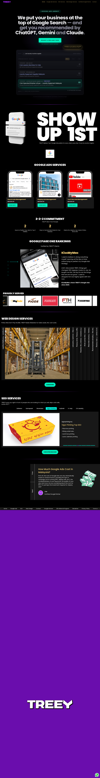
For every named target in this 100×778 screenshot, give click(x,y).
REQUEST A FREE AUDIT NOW (50, 40)
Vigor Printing (51, 408)
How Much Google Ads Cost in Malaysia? (55, 470)
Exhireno (19, 408)
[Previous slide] (1, 509)
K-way (70, 408)
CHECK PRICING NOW (50, 452)
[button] (32, 473)
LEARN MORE (50, 384)
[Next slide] (99, 509)
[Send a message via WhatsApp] (97, 775)
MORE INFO (12, 205)
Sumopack (29, 408)
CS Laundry (79, 408)
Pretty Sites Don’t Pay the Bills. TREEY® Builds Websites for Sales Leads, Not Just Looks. (29, 323)
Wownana (40, 408)
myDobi (61, 408)
